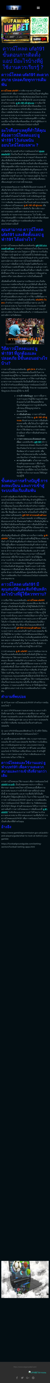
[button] (38, 7)
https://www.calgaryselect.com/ (25, 1367)
